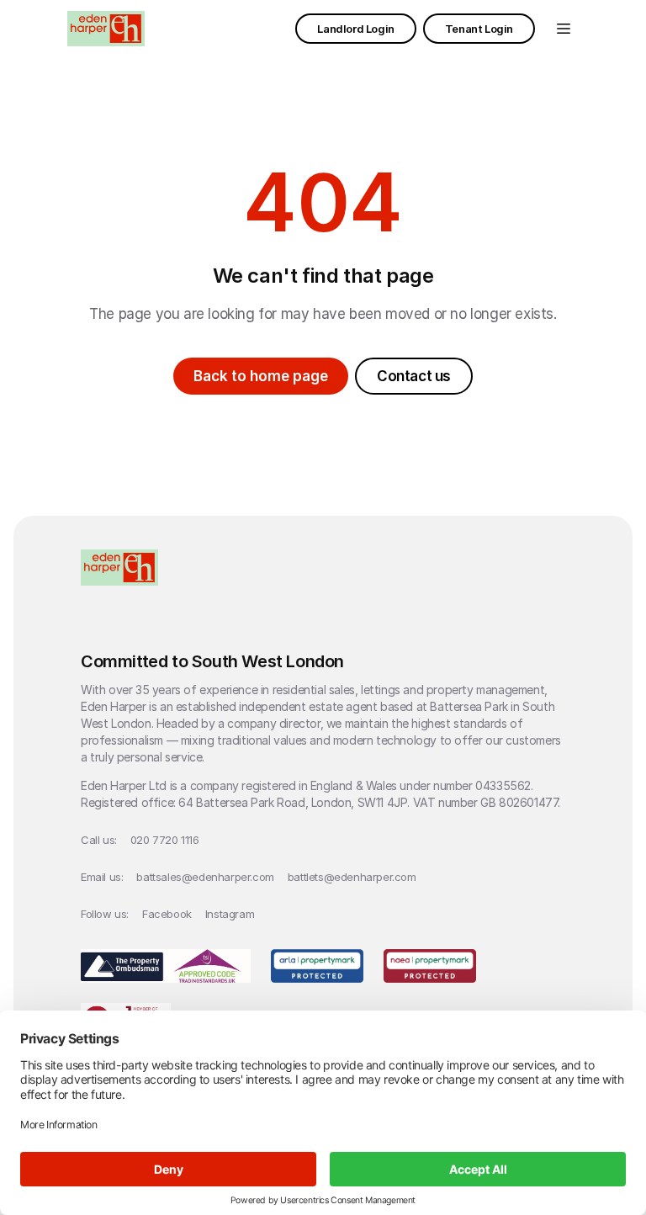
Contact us (414, 376)
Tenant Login (479, 28)
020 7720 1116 (164, 839)
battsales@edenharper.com (204, 876)
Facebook (167, 914)
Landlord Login (355, 28)
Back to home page (260, 376)
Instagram (229, 914)
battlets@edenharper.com (352, 876)
